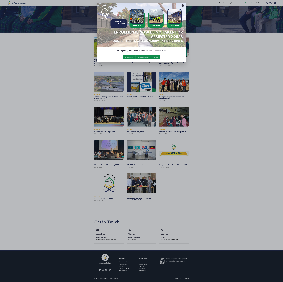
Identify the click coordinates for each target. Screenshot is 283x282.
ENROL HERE (129, 57)
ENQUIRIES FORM (143, 57)
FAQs (156, 57)
